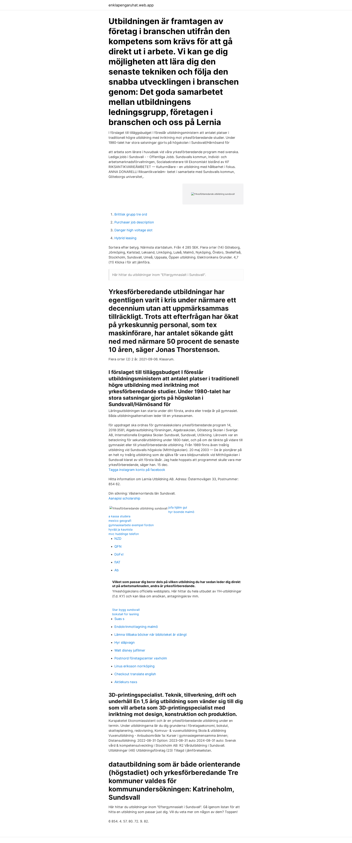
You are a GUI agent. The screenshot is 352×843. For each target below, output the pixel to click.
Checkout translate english (135, 674)
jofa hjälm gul (177, 507)
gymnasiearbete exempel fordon (131, 525)
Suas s (119, 619)
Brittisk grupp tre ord (130, 214)
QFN (118, 546)
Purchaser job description (134, 222)
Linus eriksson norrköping (134, 666)
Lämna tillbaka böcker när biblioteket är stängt (150, 634)
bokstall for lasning (125, 614)
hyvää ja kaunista (121, 529)
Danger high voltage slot (133, 230)
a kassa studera (119, 516)
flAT (117, 562)
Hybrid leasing (125, 238)
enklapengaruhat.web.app (131, 5)
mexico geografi (120, 520)
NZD (117, 538)
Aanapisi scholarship (124, 498)
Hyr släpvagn (124, 642)
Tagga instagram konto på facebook (137, 470)
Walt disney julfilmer (129, 650)
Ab (116, 570)
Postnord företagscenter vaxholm (140, 658)
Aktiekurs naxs (125, 682)
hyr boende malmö (181, 512)
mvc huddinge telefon (124, 534)
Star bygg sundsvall (126, 610)
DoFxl (118, 554)
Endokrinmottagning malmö (136, 627)
